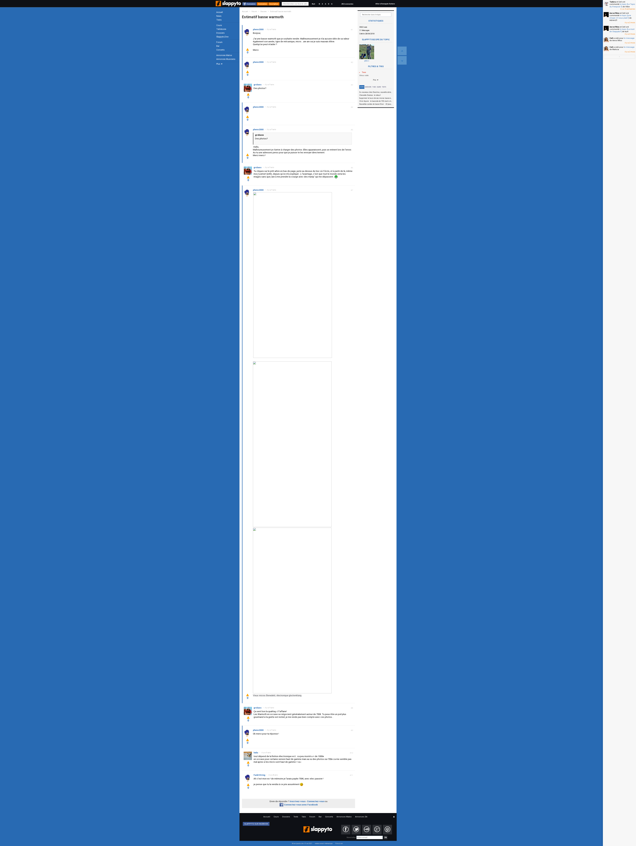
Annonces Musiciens (225, 59)
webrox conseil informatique (324, 843)
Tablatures (221, 29)
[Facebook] (345, 829)
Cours (219, 25)
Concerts (220, 50)
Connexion (251, 4)
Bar (217, 46)
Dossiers (220, 33)
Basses (264, 11)
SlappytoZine (222, 37)
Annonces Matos (224, 55)
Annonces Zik (361, 817)
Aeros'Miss (614, 13)
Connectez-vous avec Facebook (301, 804)
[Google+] (377, 829)
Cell (611, 38)
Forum (219, 42)
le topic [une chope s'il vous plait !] (620, 16)
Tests (219, 20)
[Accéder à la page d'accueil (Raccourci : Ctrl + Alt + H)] (228, 5)
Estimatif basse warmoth (280, 11)
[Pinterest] (387, 829)
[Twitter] (356, 829)
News (218, 16)
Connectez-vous (315, 801)
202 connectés (347, 4)
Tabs (374, 87)
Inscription (273, 4)
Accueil (219, 12)
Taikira (613, 2)
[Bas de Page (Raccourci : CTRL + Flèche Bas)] (402, 60)
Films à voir (339, 843)
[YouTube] (366, 829)
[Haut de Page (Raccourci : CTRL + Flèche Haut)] (402, 51)
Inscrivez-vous (297, 801)
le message (629, 38)
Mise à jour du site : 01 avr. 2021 (302, 843)
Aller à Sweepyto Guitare (385, 4)
